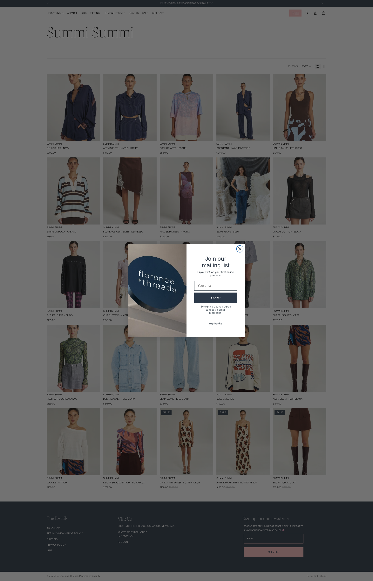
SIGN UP (215, 297)
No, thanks (215, 324)
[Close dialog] (239, 249)
